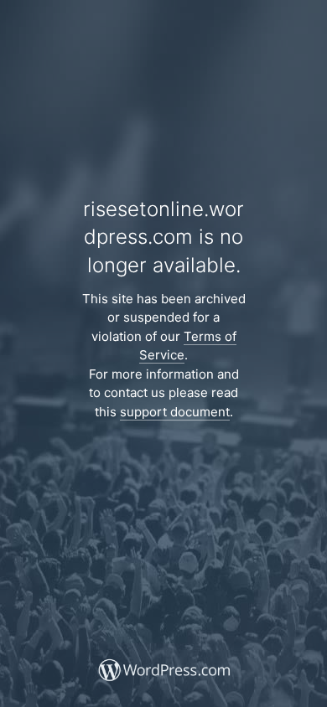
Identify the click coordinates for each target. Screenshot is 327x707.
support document (175, 412)
